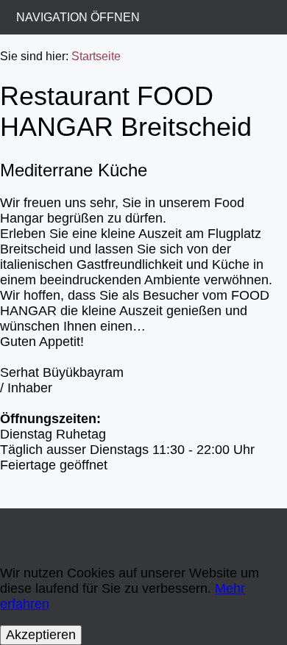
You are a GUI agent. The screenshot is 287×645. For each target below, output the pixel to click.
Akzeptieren (41, 634)
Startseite (96, 55)
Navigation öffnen (78, 17)
